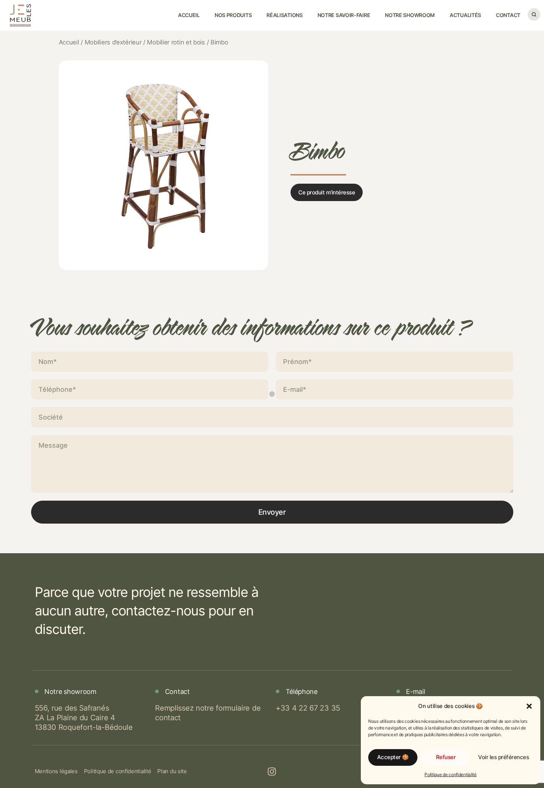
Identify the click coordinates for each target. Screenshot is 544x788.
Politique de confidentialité (450, 774)
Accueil (189, 15)
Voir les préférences (503, 757)
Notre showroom (410, 15)
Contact (508, 15)
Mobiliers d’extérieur (113, 42)
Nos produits (233, 15)
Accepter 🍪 (393, 757)
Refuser (446, 757)
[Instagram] (272, 771)
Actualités (465, 15)
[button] (529, 706)
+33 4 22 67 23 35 (308, 708)
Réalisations (284, 15)
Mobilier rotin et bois (176, 42)
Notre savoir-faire (344, 15)
